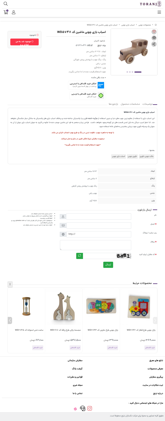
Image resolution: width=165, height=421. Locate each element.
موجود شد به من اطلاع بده (23, 42)
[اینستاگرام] (89, 409)
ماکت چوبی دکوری (146, 156)
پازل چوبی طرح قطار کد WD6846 (141, 330)
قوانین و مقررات (74, 377)
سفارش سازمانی (75, 360)
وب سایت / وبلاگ (149, 233)
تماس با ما (77, 393)
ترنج (99, 45)
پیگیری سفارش (156, 377)
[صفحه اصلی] (156, 25)
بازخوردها (113, 104)
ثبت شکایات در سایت (153, 385)
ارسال (108, 265)
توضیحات (147, 104)
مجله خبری (77, 385)
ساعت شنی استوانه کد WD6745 (29, 330)
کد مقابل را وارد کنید (147, 254)
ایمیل (152, 224)
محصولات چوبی (144, 25)
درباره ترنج (158, 393)
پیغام (153, 241)
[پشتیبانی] (82, 409)
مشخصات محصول (130, 104)
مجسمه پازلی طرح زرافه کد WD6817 (65, 330)
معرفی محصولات (155, 369)
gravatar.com (20, 220)
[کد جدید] (79, 256)
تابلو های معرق (156, 360)
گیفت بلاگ (77, 369)
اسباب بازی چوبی (128, 25)
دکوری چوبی (132, 156)
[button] (155, 320)
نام (155, 215)
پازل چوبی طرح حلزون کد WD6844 (103, 330)
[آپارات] (75, 409)
